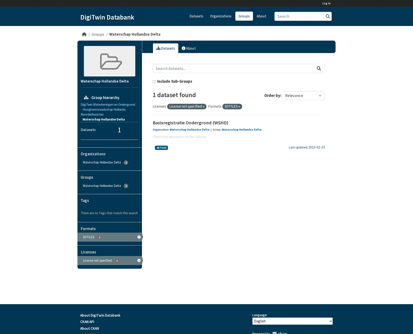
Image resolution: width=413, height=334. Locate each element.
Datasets (196, 16)
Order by (272, 95)
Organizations (220, 16)
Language (259, 315)
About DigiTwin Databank (100, 315)
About (261, 16)
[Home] (84, 34)
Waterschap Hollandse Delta (134, 34)
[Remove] (203, 106)
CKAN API (87, 321)
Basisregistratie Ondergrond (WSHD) (190, 123)
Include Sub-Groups (174, 81)
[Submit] (328, 16)
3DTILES (161, 147)
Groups (244, 16)
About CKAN (89, 328)
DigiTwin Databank (107, 17)
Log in (326, 3)
